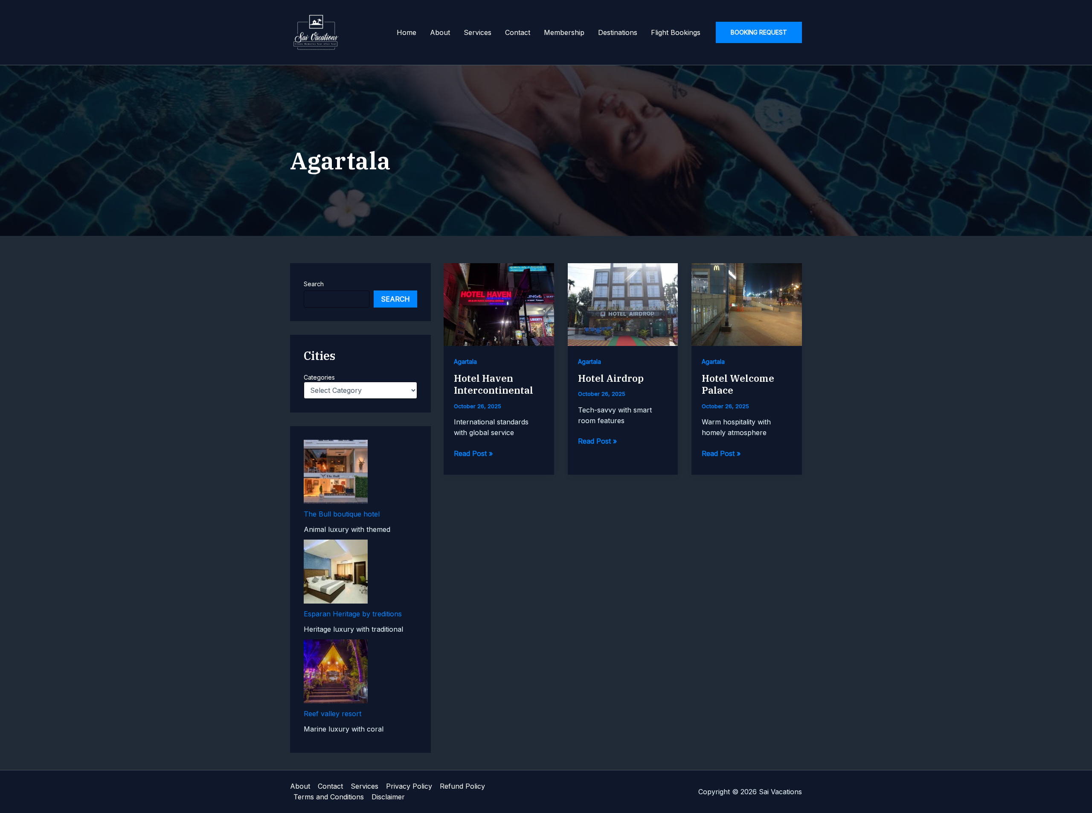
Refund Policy (462, 786)
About (440, 32)
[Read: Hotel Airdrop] (623, 303)
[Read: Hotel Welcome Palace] (746, 303)
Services (477, 32)
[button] (759, 32)
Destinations (617, 32)
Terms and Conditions (328, 797)
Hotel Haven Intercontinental (493, 384)
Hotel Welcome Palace (738, 384)
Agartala (465, 361)
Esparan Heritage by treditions (353, 614)
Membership (564, 32)
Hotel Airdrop (611, 378)
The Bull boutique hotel (342, 514)
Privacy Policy (409, 786)
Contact (517, 32)
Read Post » (473, 454)
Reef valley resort (332, 713)
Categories (319, 377)
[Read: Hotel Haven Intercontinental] (499, 303)
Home (406, 32)
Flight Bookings (675, 32)
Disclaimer (388, 797)
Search (314, 283)
